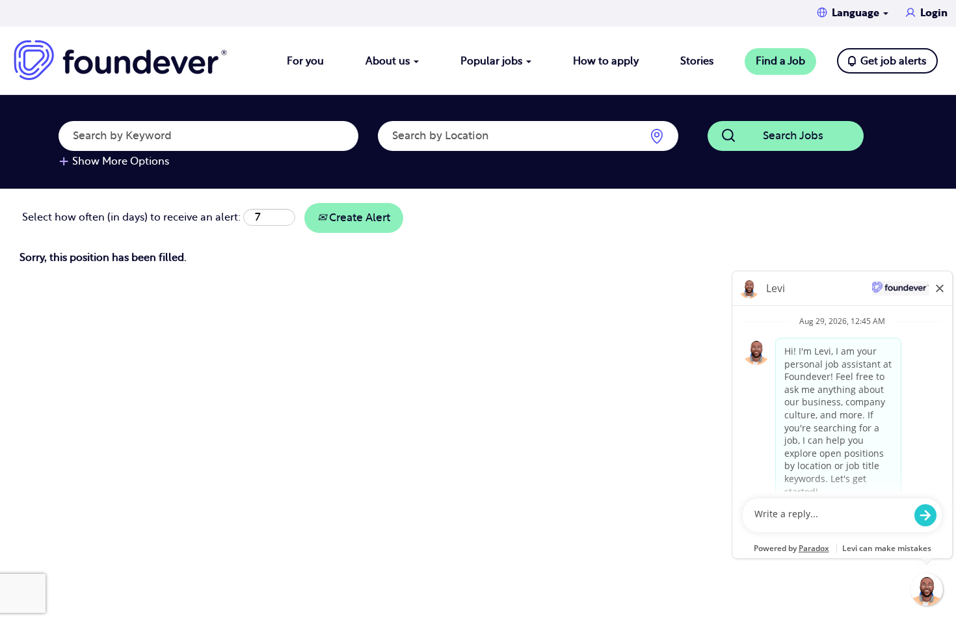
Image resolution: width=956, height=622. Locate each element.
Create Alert (358, 217)
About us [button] (388, 61)
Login (934, 13)
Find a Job (780, 61)
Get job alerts (893, 61)
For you (305, 61)
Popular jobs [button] (492, 61)
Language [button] (857, 13)
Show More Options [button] (120, 161)
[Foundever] (120, 60)
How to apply (606, 61)
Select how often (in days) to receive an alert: (131, 217)
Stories (696, 61)
